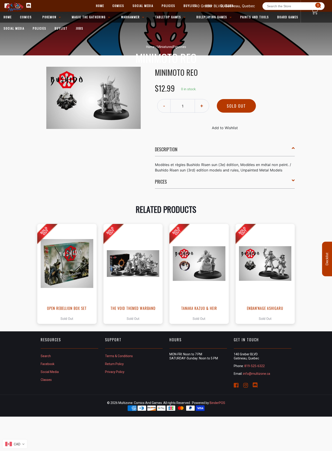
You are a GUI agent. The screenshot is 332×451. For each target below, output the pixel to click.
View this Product (69, 274)
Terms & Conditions (119, 356)
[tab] (225, 151)
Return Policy (114, 364)
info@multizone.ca (256, 373)
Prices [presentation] (161, 181)
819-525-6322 (254, 366)
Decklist (327, 259)
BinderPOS (217, 403)
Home (150, 47)
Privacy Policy (114, 372)
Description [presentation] (166, 149)
